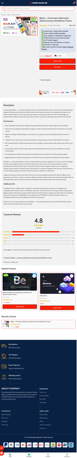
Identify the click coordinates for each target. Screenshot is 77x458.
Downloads (43, 402)
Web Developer (6, 414)
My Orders (43, 399)
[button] (20, 306)
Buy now (57, 67)
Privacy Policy (44, 414)
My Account (43, 392)
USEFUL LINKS (44, 411)
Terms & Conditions (45, 425)
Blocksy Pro (43, 296)
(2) (49, 301)
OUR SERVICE (6, 411)
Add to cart (58, 61)
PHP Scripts (5, 425)
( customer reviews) (54, 25)
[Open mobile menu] (3, 3)
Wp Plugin (5, 421)
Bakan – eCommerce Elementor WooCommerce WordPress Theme (31, 322)
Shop (9, 15)
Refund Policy (44, 418)
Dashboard (44, 389)
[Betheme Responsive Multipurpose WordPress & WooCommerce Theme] (20, 282)
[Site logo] (39, 3)
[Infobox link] (38, 346)
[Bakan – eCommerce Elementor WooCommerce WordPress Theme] (6, 324)
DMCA (41, 421)
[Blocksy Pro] (57, 283)
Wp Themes (16, 15)
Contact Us (43, 428)
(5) (11, 299)
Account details (44, 396)
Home (3, 15)
